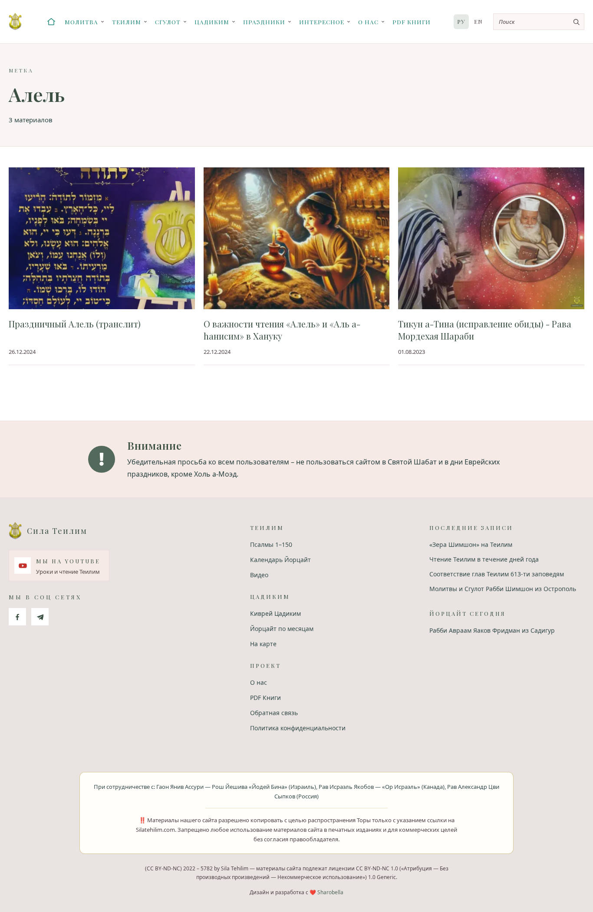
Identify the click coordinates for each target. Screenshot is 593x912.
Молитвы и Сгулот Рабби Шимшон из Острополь (502, 589)
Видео (259, 575)
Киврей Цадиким (275, 613)
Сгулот (168, 22)
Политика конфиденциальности (298, 728)
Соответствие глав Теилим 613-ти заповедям (496, 574)
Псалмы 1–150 (271, 544)
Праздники (264, 22)
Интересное (321, 22)
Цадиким (211, 22)
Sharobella (330, 892)
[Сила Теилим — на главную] (15, 21)
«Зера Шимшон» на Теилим (470, 544)
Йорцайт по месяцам (281, 628)
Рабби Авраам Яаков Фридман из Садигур (492, 630)
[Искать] (576, 21)
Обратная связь (274, 713)
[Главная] (51, 21)
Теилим (126, 22)
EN (478, 21)
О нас (368, 22)
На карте (263, 644)
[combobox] (538, 21)
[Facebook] (17, 616)
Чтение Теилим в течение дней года (484, 559)
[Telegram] (40, 616)
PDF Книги (411, 22)
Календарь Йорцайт (280, 560)
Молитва (81, 22)
